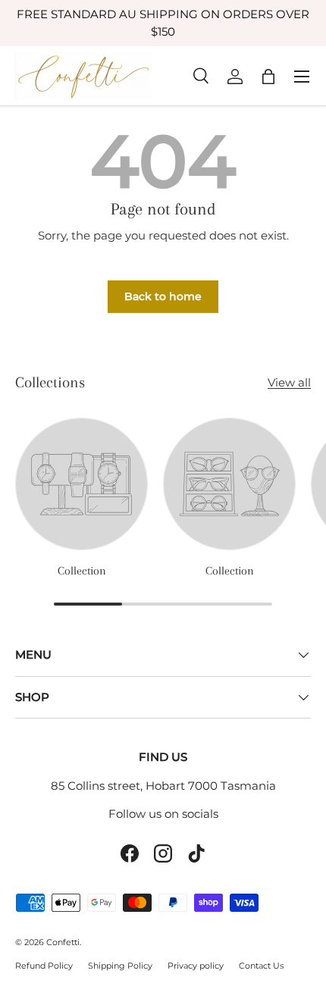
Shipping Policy (120, 965)
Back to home (163, 296)
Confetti (63, 942)
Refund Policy (44, 965)
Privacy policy (196, 965)
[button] (268, 76)
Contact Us (261, 965)
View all (289, 382)
